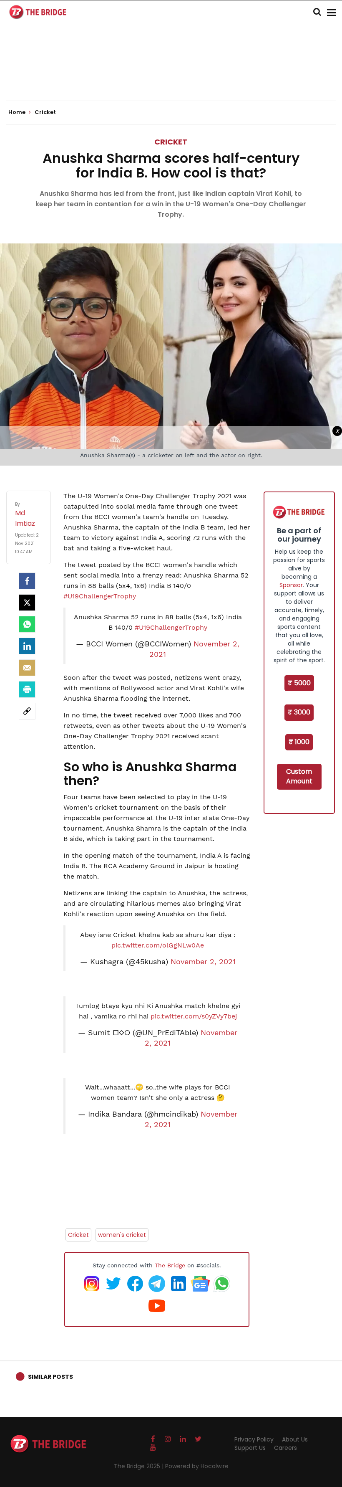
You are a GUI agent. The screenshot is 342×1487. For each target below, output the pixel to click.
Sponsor (291, 585)
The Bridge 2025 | (139, 1466)
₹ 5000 (299, 683)
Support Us (250, 1448)
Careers (285, 1448)
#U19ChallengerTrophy (99, 596)
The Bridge (170, 1265)
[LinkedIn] (27, 646)
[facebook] (27, 581)
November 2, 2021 (203, 962)
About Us (295, 1439)
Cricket (170, 142)
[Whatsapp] (27, 624)
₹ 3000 (299, 712)
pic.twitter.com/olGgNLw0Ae (157, 945)
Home (17, 112)
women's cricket (122, 1235)
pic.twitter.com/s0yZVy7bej (194, 1016)
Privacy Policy (254, 1439)
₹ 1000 (299, 742)
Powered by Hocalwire (197, 1466)
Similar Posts (50, 1377)
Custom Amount (299, 776)
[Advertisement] (171, 75)
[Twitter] (27, 602)
